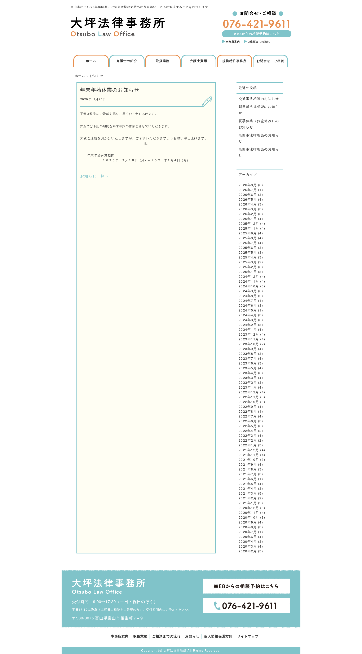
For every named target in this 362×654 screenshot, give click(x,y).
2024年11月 (249, 281)
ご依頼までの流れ (258, 41)
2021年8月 (248, 469)
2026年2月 (248, 213)
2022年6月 (248, 421)
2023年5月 (248, 368)
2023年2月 (248, 382)
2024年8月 (248, 295)
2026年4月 (248, 204)
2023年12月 (249, 334)
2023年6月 (248, 363)
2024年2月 (248, 324)
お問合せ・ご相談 (270, 61)
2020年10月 (249, 517)
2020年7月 (248, 531)
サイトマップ (248, 636)
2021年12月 (249, 449)
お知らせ (192, 636)
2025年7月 (248, 242)
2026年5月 (248, 199)
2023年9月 (248, 348)
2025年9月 (248, 233)
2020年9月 (248, 522)
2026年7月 (248, 189)
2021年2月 (248, 498)
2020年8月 (248, 527)
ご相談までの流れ (166, 636)
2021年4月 (248, 488)
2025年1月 (248, 271)
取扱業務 (163, 61)
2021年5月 (248, 483)
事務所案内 (233, 41)
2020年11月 (249, 512)
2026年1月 (248, 218)
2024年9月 (248, 290)
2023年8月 (248, 353)
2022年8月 (248, 411)
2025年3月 (248, 262)
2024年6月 (248, 305)
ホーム (91, 61)
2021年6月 (248, 478)
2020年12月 (249, 507)
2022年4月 (248, 430)
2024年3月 (248, 319)
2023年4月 (248, 372)
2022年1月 (248, 445)
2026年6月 (248, 194)
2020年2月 (248, 551)
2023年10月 (249, 343)
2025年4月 (248, 257)
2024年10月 (249, 286)
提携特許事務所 (234, 61)
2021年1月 (248, 502)
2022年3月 (248, 435)
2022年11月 (249, 396)
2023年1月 (248, 387)
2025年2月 (248, 266)
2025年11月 (249, 228)
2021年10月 (249, 459)
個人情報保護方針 (218, 636)
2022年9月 (248, 406)
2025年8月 (248, 237)
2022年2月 (248, 440)
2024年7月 (248, 300)
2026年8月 (248, 184)
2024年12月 (249, 276)
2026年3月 (248, 209)
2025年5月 (248, 252)
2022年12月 (249, 392)
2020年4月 (248, 541)
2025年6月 (248, 247)
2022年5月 (248, 425)
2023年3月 (248, 377)
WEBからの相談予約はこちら (257, 33)
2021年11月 (249, 454)
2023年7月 (248, 358)
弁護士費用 (198, 61)
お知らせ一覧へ (94, 175)
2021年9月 (248, 464)
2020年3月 (248, 546)
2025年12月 (249, 223)
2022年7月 (248, 416)
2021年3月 (248, 493)
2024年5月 (248, 310)
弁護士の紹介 (126, 61)
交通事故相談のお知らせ (259, 98)
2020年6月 (248, 536)
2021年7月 (248, 474)
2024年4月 (248, 315)
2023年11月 (249, 339)
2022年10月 (249, 401)
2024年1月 (248, 329)
